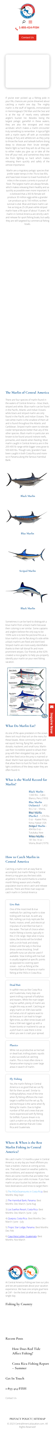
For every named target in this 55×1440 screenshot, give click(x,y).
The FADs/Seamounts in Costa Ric (24, 1191)
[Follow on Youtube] (20, 1406)
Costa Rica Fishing (14, 1313)
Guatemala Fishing (15, 1323)
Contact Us (27, 37)
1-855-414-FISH (29, 27)
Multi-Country (12, 1330)
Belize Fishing (12, 1320)
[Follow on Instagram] (14, 1406)
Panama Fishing (13, 1316)
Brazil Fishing (12, 1327)
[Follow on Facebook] (8, 1406)
